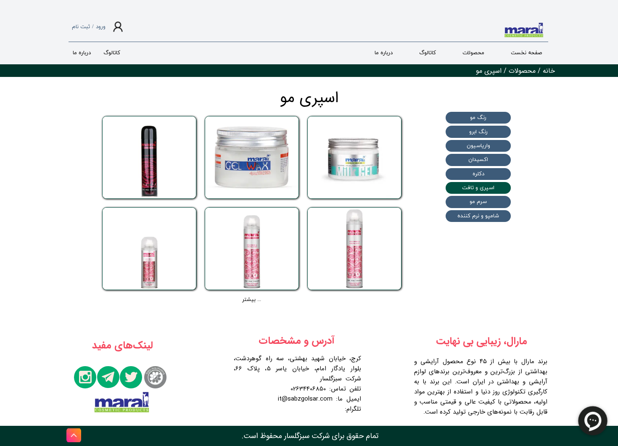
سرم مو (478, 202)
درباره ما (384, 53)
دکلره (478, 174)
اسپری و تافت (478, 188)
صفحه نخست (526, 53)
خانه (549, 71)
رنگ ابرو (478, 132)
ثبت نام (81, 27)
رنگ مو (478, 117)
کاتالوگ (427, 53)
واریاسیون (478, 146)
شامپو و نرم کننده (478, 216)
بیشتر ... (251, 299)
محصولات (473, 53)
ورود (101, 27)
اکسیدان (478, 160)
